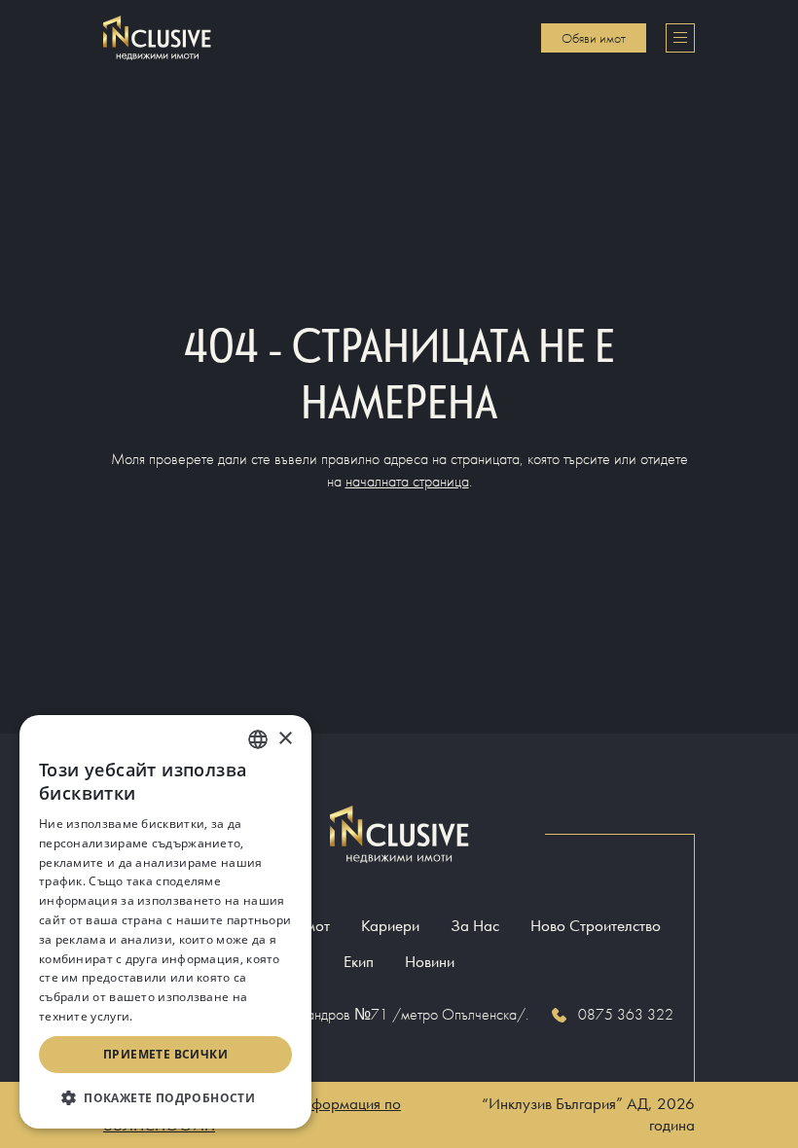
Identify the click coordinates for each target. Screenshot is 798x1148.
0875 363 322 (625, 1014)
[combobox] (258, 739)
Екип (359, 961)
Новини (429, 961)
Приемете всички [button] (165, 1054)
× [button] (284, 739)
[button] (165, 1097)
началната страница (407, 481)
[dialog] (165, 922)
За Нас (475, 925)
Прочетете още (182, 1016)
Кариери (390, 925)
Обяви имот (594, 38)
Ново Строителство (595, 925)
